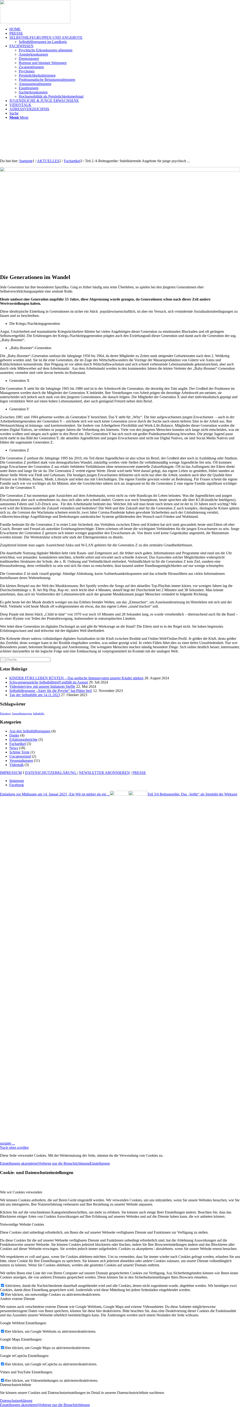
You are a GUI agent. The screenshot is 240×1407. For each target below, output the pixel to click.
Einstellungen (100, 1163)
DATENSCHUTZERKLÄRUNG (51, 773)
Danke (14, 735)
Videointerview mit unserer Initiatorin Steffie (42, 686)
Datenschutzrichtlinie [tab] (15, 1385)
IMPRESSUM (11, 773)
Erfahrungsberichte (23, 739)
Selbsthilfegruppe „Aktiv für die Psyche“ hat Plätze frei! (50, 691)
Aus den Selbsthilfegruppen (29, 731)
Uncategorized (20, 756)
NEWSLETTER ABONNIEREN (104, 773)
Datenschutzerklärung (16, 1401)
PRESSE (139, 773)
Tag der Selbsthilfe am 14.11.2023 (34, 695)
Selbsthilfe (38, 713)
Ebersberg (5, 713)
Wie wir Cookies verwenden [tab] (21, 1192)
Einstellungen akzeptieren (19, 1163)
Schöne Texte (19, 752)
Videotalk (16, 765)
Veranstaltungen (21, 761)
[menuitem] (124, 29)
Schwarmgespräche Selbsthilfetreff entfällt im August (48, 682)
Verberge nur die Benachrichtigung (64, 1163)
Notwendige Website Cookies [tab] (22, 1224)
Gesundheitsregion (22, 713)
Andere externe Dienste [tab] (17, 1299)
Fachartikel (17, 744)
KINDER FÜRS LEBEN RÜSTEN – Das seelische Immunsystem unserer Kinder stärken (76, 678)
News (13, 748)
